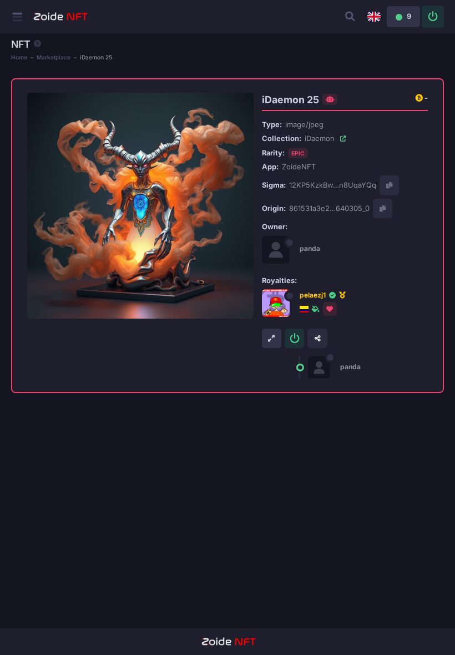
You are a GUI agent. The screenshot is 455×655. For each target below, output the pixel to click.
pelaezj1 (313, 295)
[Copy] (389, 185)
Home (19, 57)
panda (310, 248)
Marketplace (53, 57)
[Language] (374, 17)
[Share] (317, 338)
